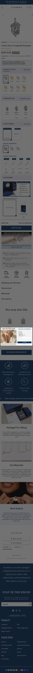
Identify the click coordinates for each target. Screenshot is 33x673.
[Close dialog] (31, 328)
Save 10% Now (24, 342)
